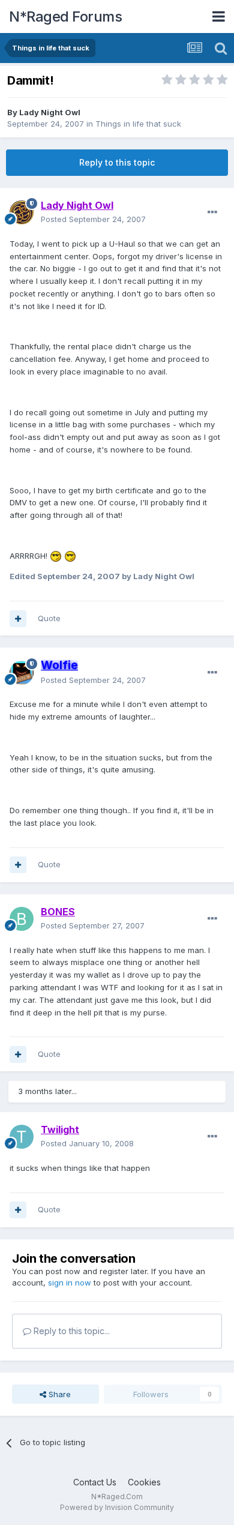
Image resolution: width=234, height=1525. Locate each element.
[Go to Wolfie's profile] (22, 673)
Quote (49, 618)
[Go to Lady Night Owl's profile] (22, 212)
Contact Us (94, 1482)
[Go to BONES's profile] (22, 919)
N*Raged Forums (65, 16)
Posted (93, 219)
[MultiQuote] (18, 618)
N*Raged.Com (117, 1496)
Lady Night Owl (49, 112)
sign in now (69, 1282)
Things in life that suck (138, 123)
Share (58, 1394)
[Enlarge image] (56, 556)
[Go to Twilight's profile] (22, 1137)
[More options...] (212, 212)
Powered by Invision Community (117, 1507)
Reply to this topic (117, 162)
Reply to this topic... (70, 1331)
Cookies (144, 1482)
